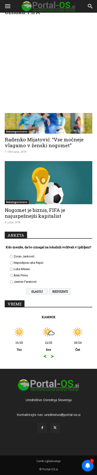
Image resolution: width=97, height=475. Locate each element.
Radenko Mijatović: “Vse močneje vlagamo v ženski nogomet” (44, 142)
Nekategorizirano (16, 131)
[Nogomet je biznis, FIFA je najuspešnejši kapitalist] (48, 182)
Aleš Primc (21, 275)
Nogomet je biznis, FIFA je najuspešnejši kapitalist (35, 213)
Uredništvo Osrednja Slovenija (49, 400)
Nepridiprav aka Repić (29, 262)
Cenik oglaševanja (48, 461)
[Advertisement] (48, 64)
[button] (7, 6)
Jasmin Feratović (25, 281)
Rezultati (60, 291)
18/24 (78, 346)
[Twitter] (55, 428)
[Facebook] (42, 428)
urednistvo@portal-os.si (62, 414)
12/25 (48, 346)
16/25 (19, 346)
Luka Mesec (22, 269)
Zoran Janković (24, 256)
